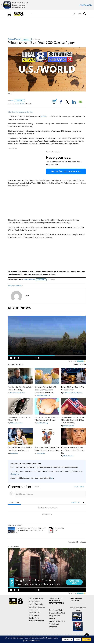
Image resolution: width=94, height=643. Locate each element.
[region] (47, 514)
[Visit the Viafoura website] (81, 542)
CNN (11, 100)
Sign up (82, 486)
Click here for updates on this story (20, 112)
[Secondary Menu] (11, 14)
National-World (29, 280)
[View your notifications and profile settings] (83, 502)
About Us (41, 607)
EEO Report (33, 599)
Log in (77, 486)
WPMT (43, 116)
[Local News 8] (21, 14)
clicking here (15, 474)
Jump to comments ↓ (15, 286)
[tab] (14, 503)
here (51, 478)
